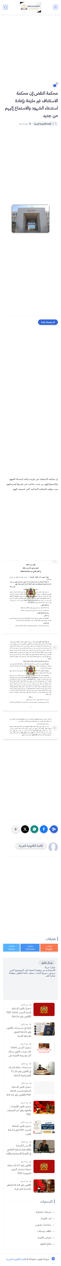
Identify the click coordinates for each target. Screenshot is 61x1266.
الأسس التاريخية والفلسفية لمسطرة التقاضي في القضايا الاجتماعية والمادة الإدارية (18, 1150)
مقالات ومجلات (44, 1231)
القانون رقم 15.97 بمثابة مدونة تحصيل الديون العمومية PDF (19, 1169)
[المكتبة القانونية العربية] (30, 7)
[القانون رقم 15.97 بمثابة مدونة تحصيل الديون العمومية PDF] (44, 1166)
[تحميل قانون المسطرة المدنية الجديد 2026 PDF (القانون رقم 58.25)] (44, 1009)
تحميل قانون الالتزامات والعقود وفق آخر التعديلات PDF (19, 1110)
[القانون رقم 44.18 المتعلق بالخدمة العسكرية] (44, 1186)
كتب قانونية (46, 1218)
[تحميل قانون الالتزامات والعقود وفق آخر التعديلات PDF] (44, 1107)
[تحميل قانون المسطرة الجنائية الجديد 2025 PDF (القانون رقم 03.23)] (44, 1088)
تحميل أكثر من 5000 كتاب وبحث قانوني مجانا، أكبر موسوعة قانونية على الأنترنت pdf (19, 1052)
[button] (44, 829)
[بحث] (5, 7)
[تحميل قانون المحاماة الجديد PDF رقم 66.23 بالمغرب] (44, 1127)
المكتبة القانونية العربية (42, 123)
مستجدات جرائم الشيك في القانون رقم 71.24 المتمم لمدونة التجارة (19, 1071)
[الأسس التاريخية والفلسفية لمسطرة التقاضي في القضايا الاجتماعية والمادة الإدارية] (44, 1146)
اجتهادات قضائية (44, 1212)
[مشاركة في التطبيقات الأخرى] (16, 829)
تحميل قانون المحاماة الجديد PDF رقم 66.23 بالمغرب (19, 1130)
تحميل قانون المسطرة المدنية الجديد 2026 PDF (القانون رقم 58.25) (19, 1012)
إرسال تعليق (47, 962)
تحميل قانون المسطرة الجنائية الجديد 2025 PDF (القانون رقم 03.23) (18, 1091)
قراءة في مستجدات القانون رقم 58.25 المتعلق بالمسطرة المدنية (19, 1032)
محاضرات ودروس (43, 1225)
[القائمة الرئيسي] (55, 7)
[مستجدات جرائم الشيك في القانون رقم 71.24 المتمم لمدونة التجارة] (44, 1068)
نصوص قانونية (45, 1237)
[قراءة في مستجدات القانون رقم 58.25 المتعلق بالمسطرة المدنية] (44, 1029)
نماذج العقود (46, 1244)
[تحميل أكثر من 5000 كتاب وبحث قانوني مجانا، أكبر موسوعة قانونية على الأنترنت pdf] (44, 1048)
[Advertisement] (30, 51)
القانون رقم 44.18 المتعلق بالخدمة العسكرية (19, 1187)
